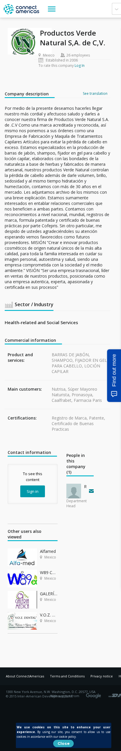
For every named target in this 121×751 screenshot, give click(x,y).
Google (94, 693)
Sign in (32, 491)
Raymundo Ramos (85, 486)
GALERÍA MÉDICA (49, 593)
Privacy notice (101, 676)
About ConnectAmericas (25, 676)
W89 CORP (49, 572)
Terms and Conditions (67, 676)
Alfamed (48, 551)
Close (64, 743)
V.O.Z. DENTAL (49, 615)
